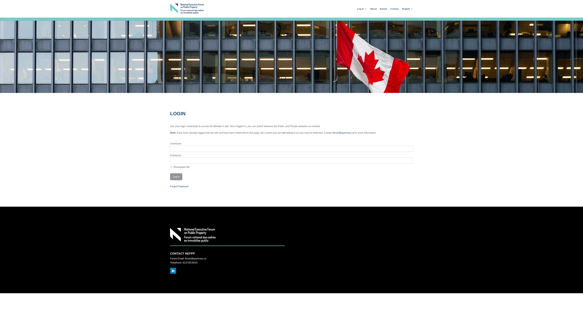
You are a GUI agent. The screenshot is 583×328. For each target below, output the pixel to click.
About (373, 9)
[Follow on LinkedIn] (173, 271)
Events (383, 9)
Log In (360, 9)
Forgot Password (179, 186)
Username (175, 143)
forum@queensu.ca (343, 133)
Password (175, 155)
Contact (394, 9)
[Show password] (408, 160)
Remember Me (181, 167)
